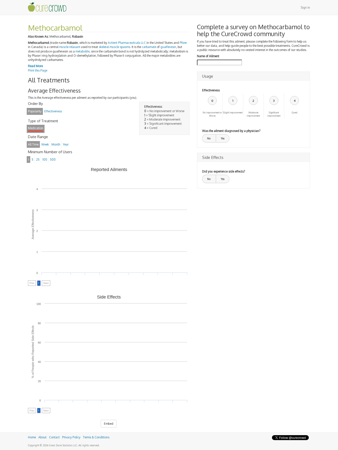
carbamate (149, 47)
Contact (54, 437)
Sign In (305, 7)
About (42, 437)
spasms (125, 47)
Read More (35, 66)
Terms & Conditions (96, 437)
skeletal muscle (109, 47)
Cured (294, 112)
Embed (108, 423)
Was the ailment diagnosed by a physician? (231, 131)
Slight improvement (232, 112)
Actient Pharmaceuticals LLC (127, 43)
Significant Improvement (273, 114)
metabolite (82, 51)
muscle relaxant (69, 47)
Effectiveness (211, 90)
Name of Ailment (208, 56)
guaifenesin (168, 47)
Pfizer (183, 43)
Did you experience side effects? (223, 171)
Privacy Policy (71, 437)
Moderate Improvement (253, 114)
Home (32, 437)
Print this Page (37, 70)
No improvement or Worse (212, 114)
